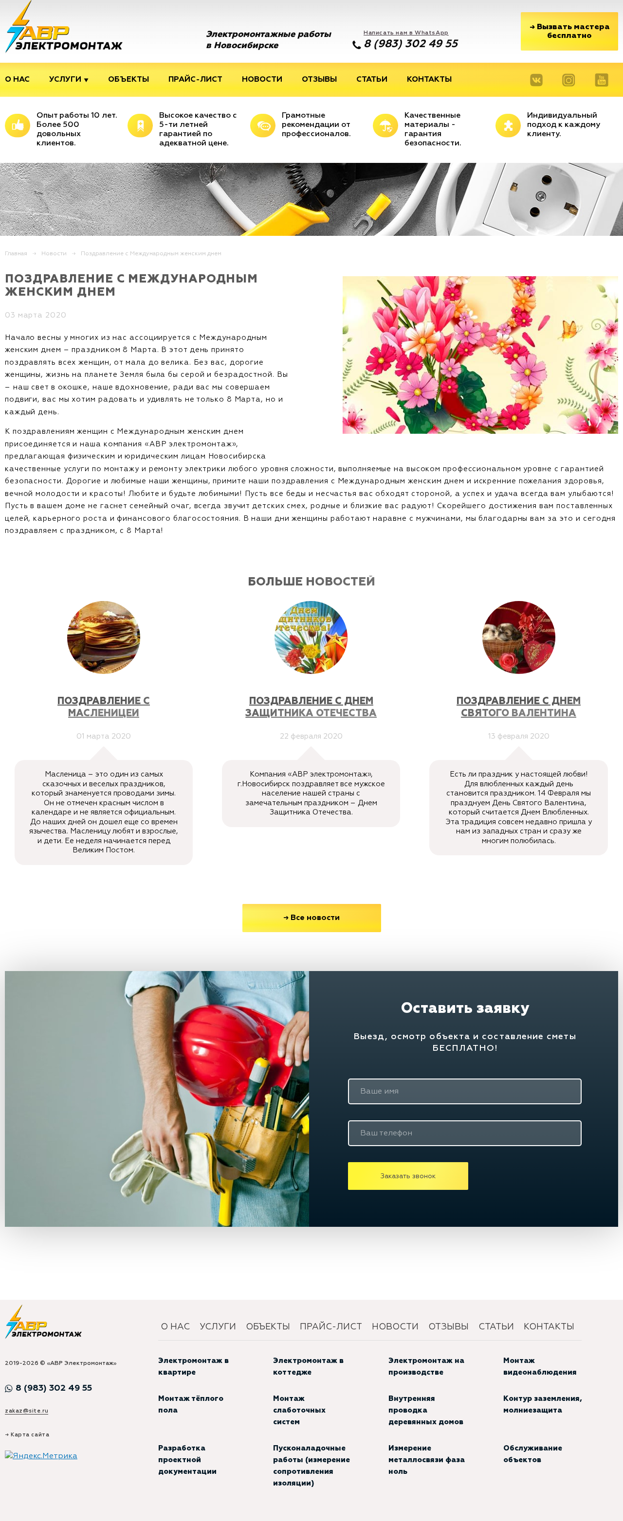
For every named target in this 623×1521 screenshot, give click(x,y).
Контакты (429, 80)
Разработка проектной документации (187, 1460)
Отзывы (319, 80)
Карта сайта (30, 1434)
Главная (16, 254)
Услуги (65, 80)
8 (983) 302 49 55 (411, 44)
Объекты (128, 80)
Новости (262, 80)
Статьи (371, 80)
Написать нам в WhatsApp (406, 33)
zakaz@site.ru (26, 1411)
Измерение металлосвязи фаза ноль (426, 1460)
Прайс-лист (195, 80)
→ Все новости (311, 918)
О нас (17, 80)
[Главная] (64, 26)
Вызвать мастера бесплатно (570, 31)
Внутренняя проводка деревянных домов (425, 1410)
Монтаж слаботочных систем (299, 1410)
